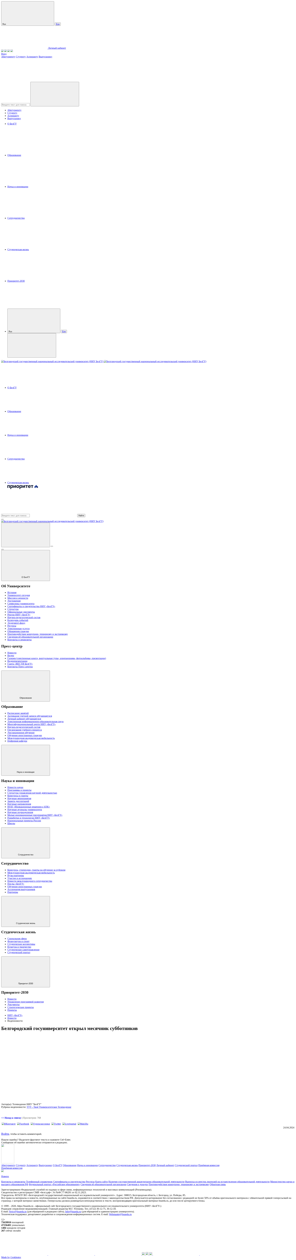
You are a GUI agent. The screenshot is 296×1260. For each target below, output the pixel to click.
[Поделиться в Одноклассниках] (40, 1124)
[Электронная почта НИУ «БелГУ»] (11, 51)
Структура (12, 609)
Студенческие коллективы (21, 944)
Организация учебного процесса (24, 730)
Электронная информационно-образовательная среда (35, 721)
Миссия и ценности (17, 598)
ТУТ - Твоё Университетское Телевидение (49, 1107)
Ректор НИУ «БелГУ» (18, 614)
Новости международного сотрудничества (29, 881)
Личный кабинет (57, 48)
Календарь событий (17, 620)
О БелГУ (12, 123)
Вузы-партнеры (15, 875)
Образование (14, 155)
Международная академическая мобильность (31, 738)
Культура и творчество (19, 947)
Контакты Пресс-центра (20, 666)
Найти (81, 515)
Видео (10, 655)
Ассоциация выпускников (21, 889)
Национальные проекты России (24, 820)
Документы (13, 1004)
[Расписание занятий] (5, 51)
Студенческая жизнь (18, 249)
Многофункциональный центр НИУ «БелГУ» (31, 724)
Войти (5, 1133)
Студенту (21, 56)
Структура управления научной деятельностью (32, 793)
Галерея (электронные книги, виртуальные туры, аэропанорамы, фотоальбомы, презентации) (56, 658)
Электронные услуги (18, 628)
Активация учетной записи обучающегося (29, 716)
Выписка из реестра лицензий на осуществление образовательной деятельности (227, 1181)
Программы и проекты (19, 790)
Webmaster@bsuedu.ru (120, 1214)
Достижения (14, 600)
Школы (11, 823)
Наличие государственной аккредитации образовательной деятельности (146, 1181)
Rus (4, 24)
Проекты (12, 1010)
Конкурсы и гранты (17, 795)
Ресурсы (11, 625)
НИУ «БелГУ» (15, 1015)
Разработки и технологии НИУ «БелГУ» (28, 818)
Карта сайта (101, 1181)
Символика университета (20, 603)
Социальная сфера (17, 938)
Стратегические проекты (20, 1007)
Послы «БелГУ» (15, 883)
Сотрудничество (16, 218)
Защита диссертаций (18, 801)
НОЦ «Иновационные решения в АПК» (28, 806)
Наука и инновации (17, 186)
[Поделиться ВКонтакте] (8, 1124)
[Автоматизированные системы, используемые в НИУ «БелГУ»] (8, 51)
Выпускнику (45, 56)
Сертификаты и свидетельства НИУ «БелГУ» (31, 606)
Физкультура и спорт (18, 941)
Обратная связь (218, 1184)
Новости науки (15, 787)
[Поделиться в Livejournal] (69, 1124)
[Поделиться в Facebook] (23, 1124)
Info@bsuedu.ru (73, 1211)
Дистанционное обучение (21, 732)
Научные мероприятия (19, 798)
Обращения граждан (18, 631)
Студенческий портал (18, 952)
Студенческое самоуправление (23, 949)
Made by (11, 1257)
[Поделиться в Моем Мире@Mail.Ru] (83, 1124)
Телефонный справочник (39, 1181)
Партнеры (12, 892)
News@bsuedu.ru (18, 1211)
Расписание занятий (18, 713)
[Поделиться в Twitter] (56, 1124)
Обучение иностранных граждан (24, 735)
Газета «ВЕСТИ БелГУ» (20, 664)
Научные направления (19, 804)
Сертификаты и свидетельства (69, 1181)
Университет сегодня (18, 595)
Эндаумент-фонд (16, 623)
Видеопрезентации (17, 661)
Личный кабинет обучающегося (24, 718)
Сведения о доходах (137, 1184)
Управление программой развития (25, 1001)
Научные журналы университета (24, 809)
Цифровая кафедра (17, 741)
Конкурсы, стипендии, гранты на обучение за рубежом (36, 870)
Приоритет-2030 (16, 281)
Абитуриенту (8, 56)
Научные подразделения (20, 812)
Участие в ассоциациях (19, 878)
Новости (11, 652)
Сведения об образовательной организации (30, 637)
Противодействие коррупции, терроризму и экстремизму (37, 634)
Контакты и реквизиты (19, 639)
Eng (58, 24)
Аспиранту (32, 56)
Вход (3, 54)
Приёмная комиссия (208, 1165)
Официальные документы (21, 612)
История (11, 592)
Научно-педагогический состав (23, 617)
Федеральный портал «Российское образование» (54, 1184)
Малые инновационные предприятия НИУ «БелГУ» (34, 815)
